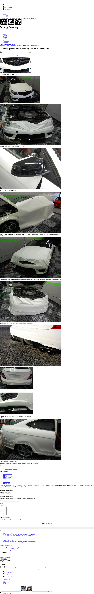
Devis (6, 16)
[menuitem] (48, 11)
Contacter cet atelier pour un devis (7, 465)
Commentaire (3, 515)
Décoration (2, 51)
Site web (2, 505)
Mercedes (15, 469)
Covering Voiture (8, 469)
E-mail (1, 503)
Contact (4, 14)
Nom (1, 500)
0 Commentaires (9, 467)
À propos (4, 11)
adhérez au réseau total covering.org (30, 463)
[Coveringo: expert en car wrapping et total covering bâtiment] (9, 31)
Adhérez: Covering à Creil (8, 533)
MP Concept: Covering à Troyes (17, 548)
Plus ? (35, 18)
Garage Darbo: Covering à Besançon (15, 550)
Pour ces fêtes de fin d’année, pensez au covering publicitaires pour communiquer (19, 534)
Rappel (6, 15)
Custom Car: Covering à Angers (14, 547)
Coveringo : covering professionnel (7, 44)
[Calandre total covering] (15, 72)
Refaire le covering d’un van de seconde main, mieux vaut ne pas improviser (18, 535)
